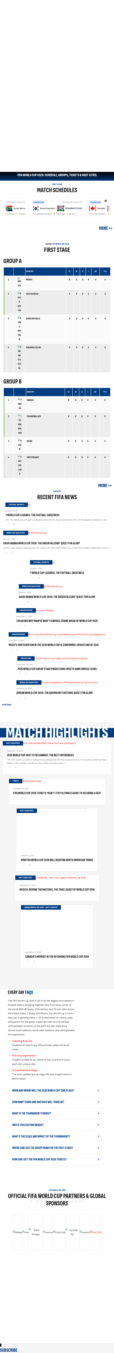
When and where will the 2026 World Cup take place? (43, 1090)
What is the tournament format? (31, 1113)
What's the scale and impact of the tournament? (41, 1136)
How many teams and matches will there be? (38, 1102)
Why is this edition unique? (28, 1125)
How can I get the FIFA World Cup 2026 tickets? (39, 1159)
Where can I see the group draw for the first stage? (42, 1148)
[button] (58, 1090)
